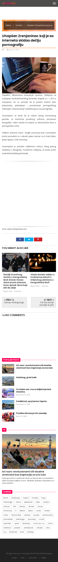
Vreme (18, 502)
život (22, 532)
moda (38, 510)
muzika (47, 510)
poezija (36, 515)
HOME (14, 558)
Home (8, 25)
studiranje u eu (39, 523)
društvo (46, 502)
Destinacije (15, 498)
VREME (43, 558)
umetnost (7, 528)
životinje (30, 532)
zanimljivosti (28, 528)
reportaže (7, 523)
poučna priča (48, 515)
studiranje (26, 523)
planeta (27, 515)
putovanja (32, 519)
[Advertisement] (29, 194)
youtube (17, 528)
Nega (43, 498)
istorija (40, 506)
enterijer (6, 506)
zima (48, 528)
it (15, 510)
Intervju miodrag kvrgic (14, 302)
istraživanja (7, 510)
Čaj (4, 532)
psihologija (20, 519)
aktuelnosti (28, 502)
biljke (38, 502)
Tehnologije (7, 502)
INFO (23, 558)
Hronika (19, 25)
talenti (50, 523)
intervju (22, 506)
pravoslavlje (8, 519)
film (14, 506)
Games (26, 498)
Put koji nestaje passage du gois (47, 303)
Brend (5, 498)
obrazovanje (16, 515)
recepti (41, 519)
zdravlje (40, 528)
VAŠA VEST (33, 558)
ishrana (31, 506)
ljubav (30, 510)
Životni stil (13, 532)
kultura (22, 510)
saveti (16, 523)
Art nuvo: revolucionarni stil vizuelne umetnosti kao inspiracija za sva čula (24, 473)
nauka (5, 515)
